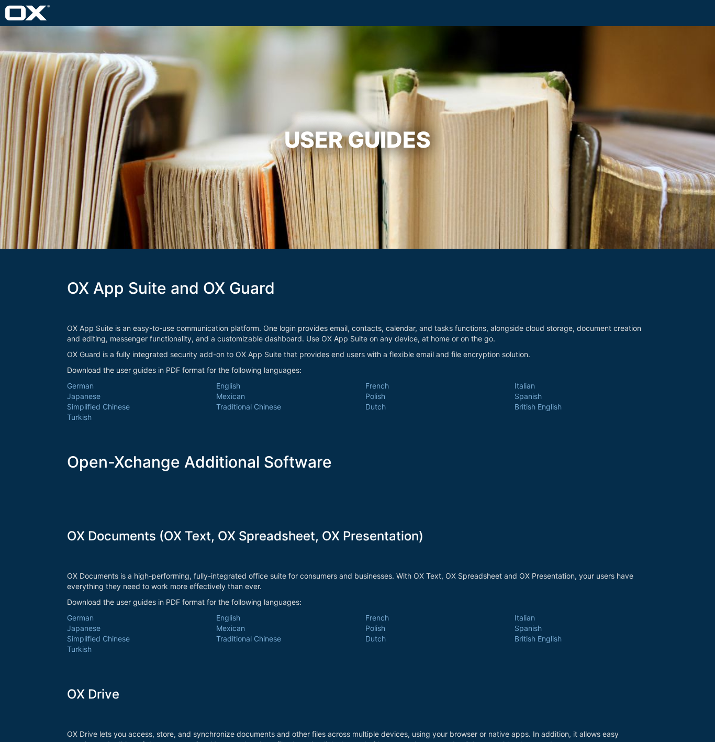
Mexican (230, 396)
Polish (375, 396)
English (228, 385)
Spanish (528, 396)
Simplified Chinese (98, 406)
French (377, 385)
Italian (525, 385)
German (80, 385)
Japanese (83, 396)
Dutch (375, 406)
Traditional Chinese (248, 406)
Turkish (79, 417)
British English (538, 406)
